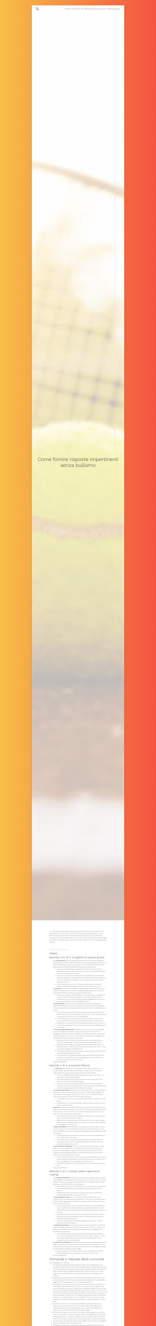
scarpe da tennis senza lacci (58, 949)
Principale (68, 9)
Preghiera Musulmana (113, 9)
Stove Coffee (76, 9)
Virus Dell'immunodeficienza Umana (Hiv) (93, 9)
